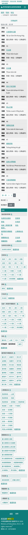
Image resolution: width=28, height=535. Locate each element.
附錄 (7, 12)
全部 (3, 259)
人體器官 (18, 241)
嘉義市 (4, 380)
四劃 (21, 259)
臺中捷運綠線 (6, 466)
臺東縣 (4, 372)
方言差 (17, 237)
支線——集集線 (7, 421)
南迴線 (4, 406)
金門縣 (19, 380)
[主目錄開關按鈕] (25, 7)
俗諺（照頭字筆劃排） (6, 226)
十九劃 (4, 279)
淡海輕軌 (5, 470)
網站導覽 (19, 1)
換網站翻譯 (5, 3)
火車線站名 (19, 231)
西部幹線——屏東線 (8, 402)
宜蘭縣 (4, 361)
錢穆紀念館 (10, 125)
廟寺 (20, 344)
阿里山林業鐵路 (7, 429)
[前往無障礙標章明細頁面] (10, 518)
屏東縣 (19, 369)
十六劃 (4, 275)
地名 (12, 12)
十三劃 (4, 271)
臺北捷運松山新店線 (8, 447)
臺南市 (11, 380)
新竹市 (11, 376)
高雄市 (11, 357)
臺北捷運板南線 (7, 454)
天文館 (8, 50)
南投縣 (19, 365)
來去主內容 (13, 1)
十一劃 (16, 267)
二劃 (9, 259)
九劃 (3, 267)
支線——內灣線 (7, 417)
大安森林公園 (11, 32)
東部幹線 (21, 402)
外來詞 (17, 222)
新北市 (19, 357)
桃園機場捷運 (18, 462)
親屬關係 (4, 241)
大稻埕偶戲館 (11, 180)
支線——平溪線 (14, 406)
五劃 (3, 263)
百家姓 (17, 218)
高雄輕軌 (17, 466)
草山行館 (9, 107)
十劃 (9, 267)
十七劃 (11, 275)
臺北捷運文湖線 (7, 439)
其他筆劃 (12, 279)
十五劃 (19, 271)
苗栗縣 (4, 365)
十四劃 (11, 271)
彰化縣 (11, 365)
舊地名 (4, 340)
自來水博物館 (11, 161)
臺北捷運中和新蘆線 (8, 451)
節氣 (2, 222)
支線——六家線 (7, 413)
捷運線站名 (5, 237)
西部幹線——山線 (8, 394)
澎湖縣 (19, 372)
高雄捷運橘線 (6, 462)
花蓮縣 (11, 372)
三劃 (15, 259)
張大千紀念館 (11, 86)
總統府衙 (9, 143)
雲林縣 (4, 369)
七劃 (15, 263)
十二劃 (23, 267)
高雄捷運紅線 (19, 458)
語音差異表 (5, 480)
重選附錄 (16, 249)
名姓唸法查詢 (6, 218)
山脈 (10, 340)
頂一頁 (4, 195)
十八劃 (19, 275)
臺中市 (19, 376)
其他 (10, 384)
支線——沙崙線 (7, 425)
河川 (16, 340)
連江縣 (4, 384)
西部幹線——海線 (8, 398)
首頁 (11, 513)
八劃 (21, 263)
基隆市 (4, 376)
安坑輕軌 (14, 470)
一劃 (9, 308)
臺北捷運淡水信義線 (8, 443)
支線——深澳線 (7, 410)
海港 (22, 340)
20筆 (10, 205)
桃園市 (11, 361)
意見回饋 (4, 518)
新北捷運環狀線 (7, 458)
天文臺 (8, 68)
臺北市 (4, 357)
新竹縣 (19, 361)
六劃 (9, 263)
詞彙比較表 (16, 480)
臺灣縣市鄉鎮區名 (6, 232)
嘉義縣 (11, 369)
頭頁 (2, 12)
